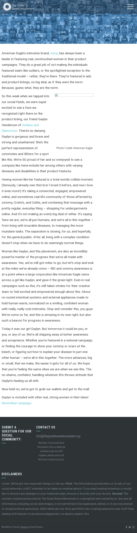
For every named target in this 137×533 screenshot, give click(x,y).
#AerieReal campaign (16, 403)
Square (24, 527)
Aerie (54, 53)
